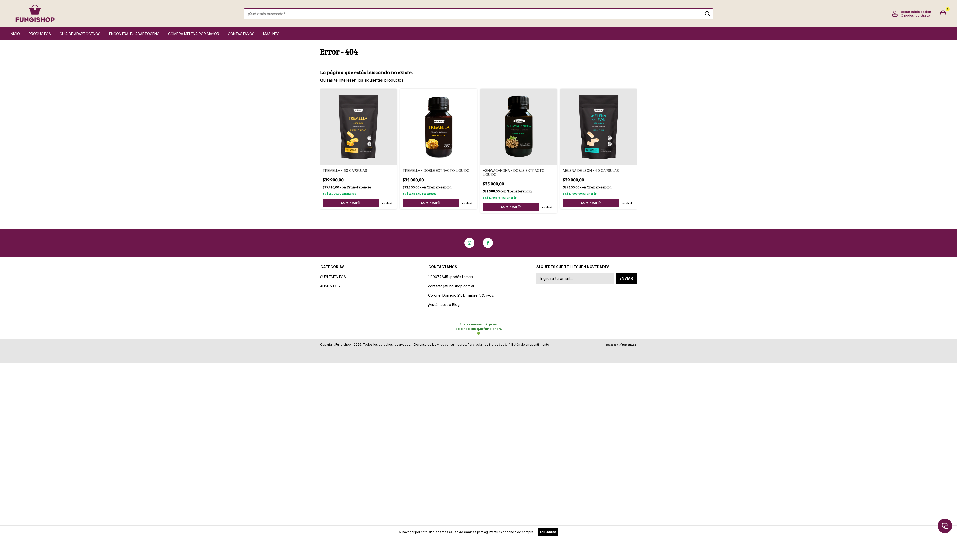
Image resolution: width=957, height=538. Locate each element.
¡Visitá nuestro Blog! (444, 304)
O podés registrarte (915, 15)
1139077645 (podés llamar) (450, 277)
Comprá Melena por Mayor (193, 34)
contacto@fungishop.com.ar (451, 286)
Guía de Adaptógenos (80, 34)
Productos (40, 34)
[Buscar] (707, 13)
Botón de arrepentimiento (530, 344)
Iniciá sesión (921, 12)
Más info (271, 34)
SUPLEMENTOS (333, 277)
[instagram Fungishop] (469, 243)
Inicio (15, 34)
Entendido (548, 531)
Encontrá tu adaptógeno (134, 34)
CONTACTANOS (241, 34)
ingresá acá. (498, 344)
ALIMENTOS (330, 286)
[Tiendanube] (621, 345)
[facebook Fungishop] (488, 243)
